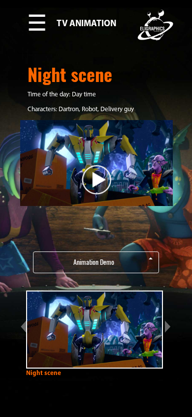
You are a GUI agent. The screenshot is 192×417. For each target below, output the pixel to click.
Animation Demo (93, 262)
